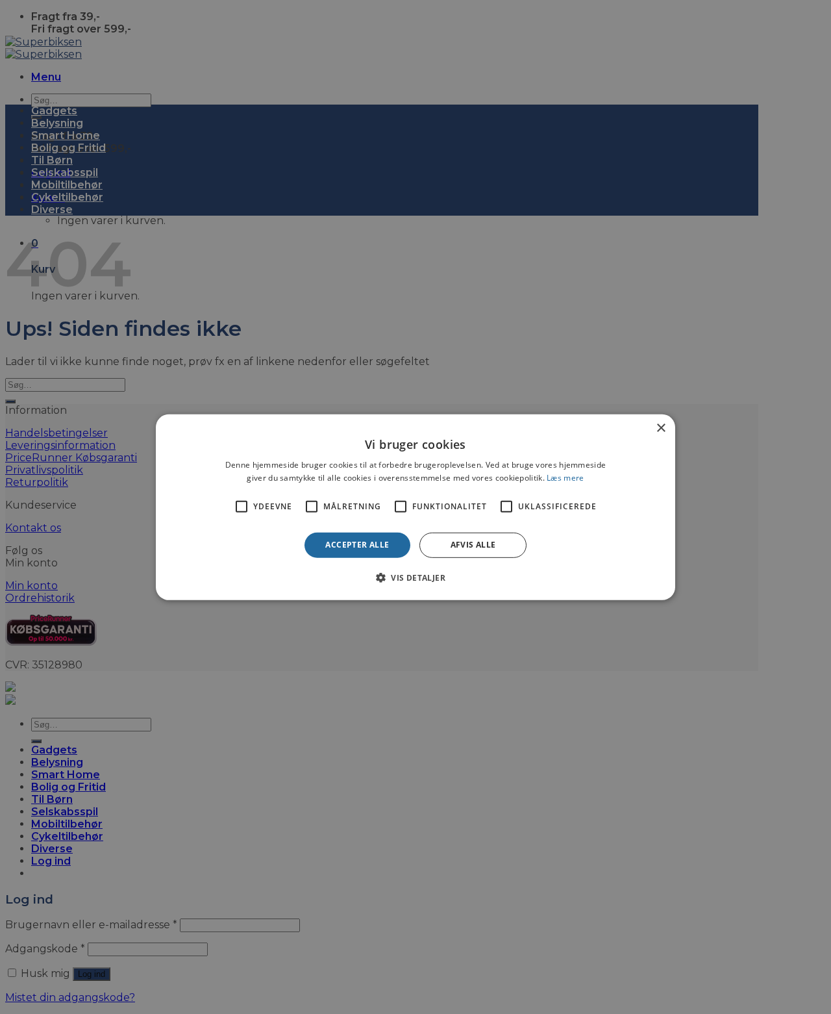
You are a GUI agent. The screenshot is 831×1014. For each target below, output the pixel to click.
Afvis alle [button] (473, 544)
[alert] (415, 507)
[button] (415, 577)
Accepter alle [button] (357, 544)
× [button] (660, 428)
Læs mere (565, 477)
